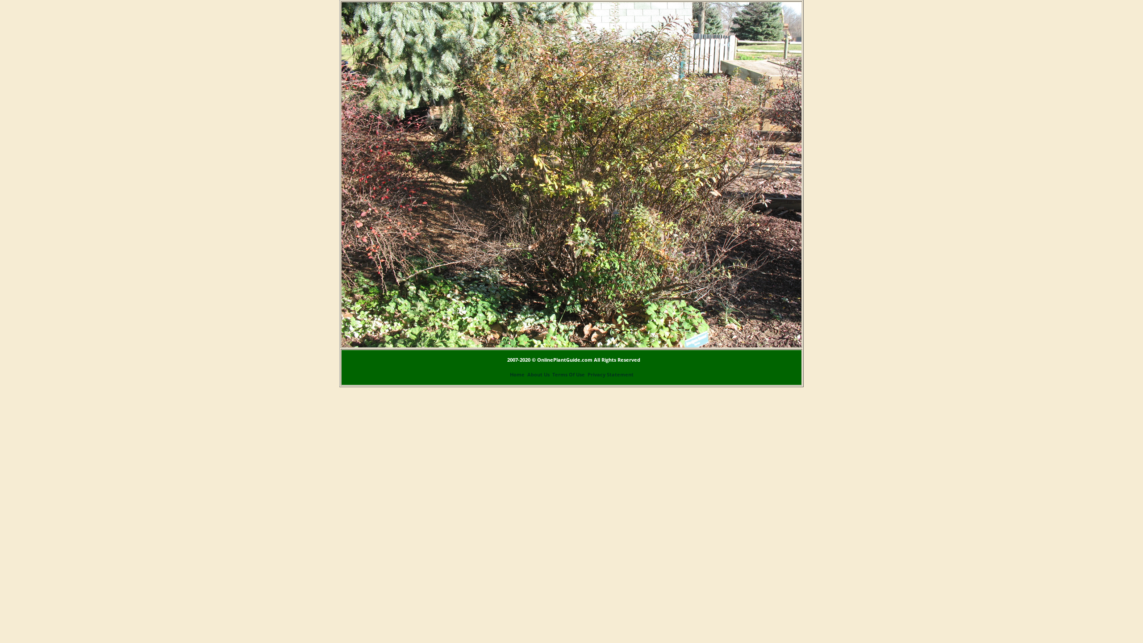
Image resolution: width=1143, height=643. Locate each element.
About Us (538, 375)
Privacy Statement (611, 375)
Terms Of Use (568, 375)
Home (517, 375)
